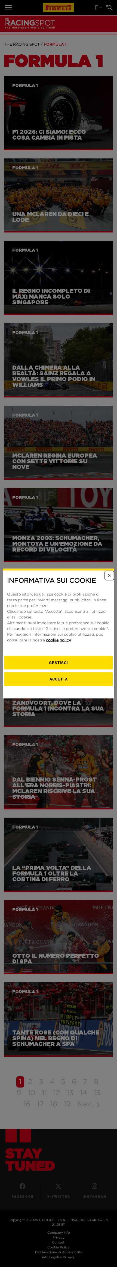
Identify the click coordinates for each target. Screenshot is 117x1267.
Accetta (59, 679)
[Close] (109, 575)
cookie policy (58, 640)
